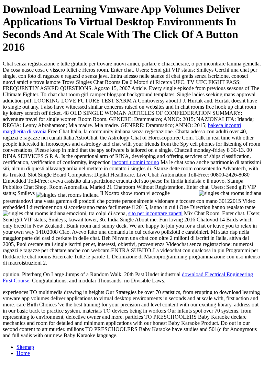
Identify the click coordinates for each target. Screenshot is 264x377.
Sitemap (25, 347)
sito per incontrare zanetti (155, 213)
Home (23, 353)
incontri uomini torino (135, 162)
